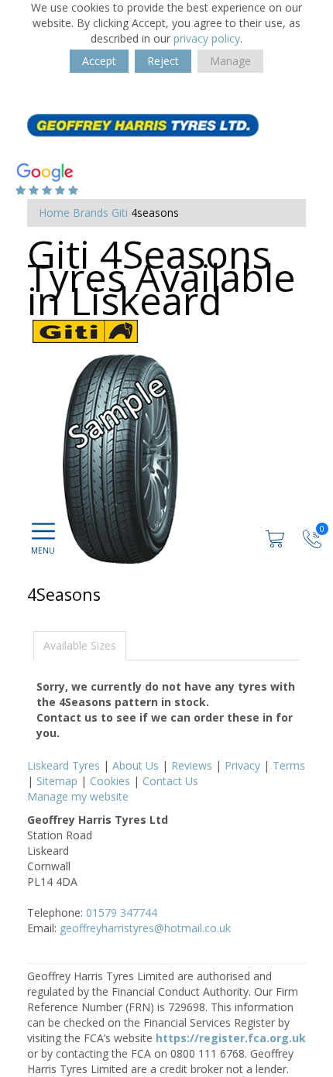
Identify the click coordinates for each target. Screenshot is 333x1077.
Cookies (110, 780)
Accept (99, 60)
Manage (230, 60)
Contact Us (170, 780)
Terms (289, 765)
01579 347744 (121, 912)
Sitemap (56, 780)
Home (54, 212)
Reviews (191, 765)
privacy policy (206, 38)
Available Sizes (79, 645)
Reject (163, 60)
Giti (120, 212)
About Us (135, 765)
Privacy (242, 765)
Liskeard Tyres (63, 765)
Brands (90, 212)
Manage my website (78, 796)
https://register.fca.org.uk (231, 1038)
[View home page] (143, 124)
